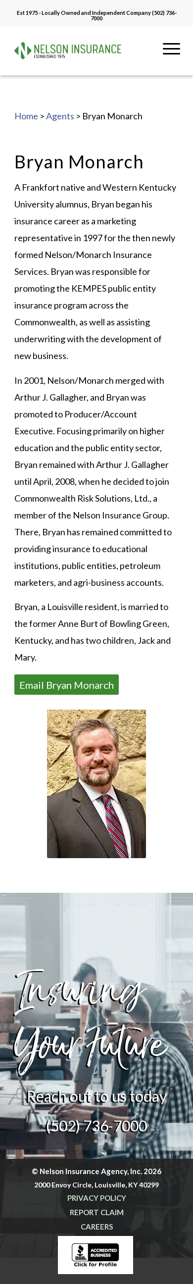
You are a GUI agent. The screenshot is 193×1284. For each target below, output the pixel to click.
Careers (97, 1226)
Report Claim (97, 1212)
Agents (60, 115)
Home (26, 115)
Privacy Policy (96, 1197)
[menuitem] (171, 61)
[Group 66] (67, 50)
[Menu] (171, 61)
